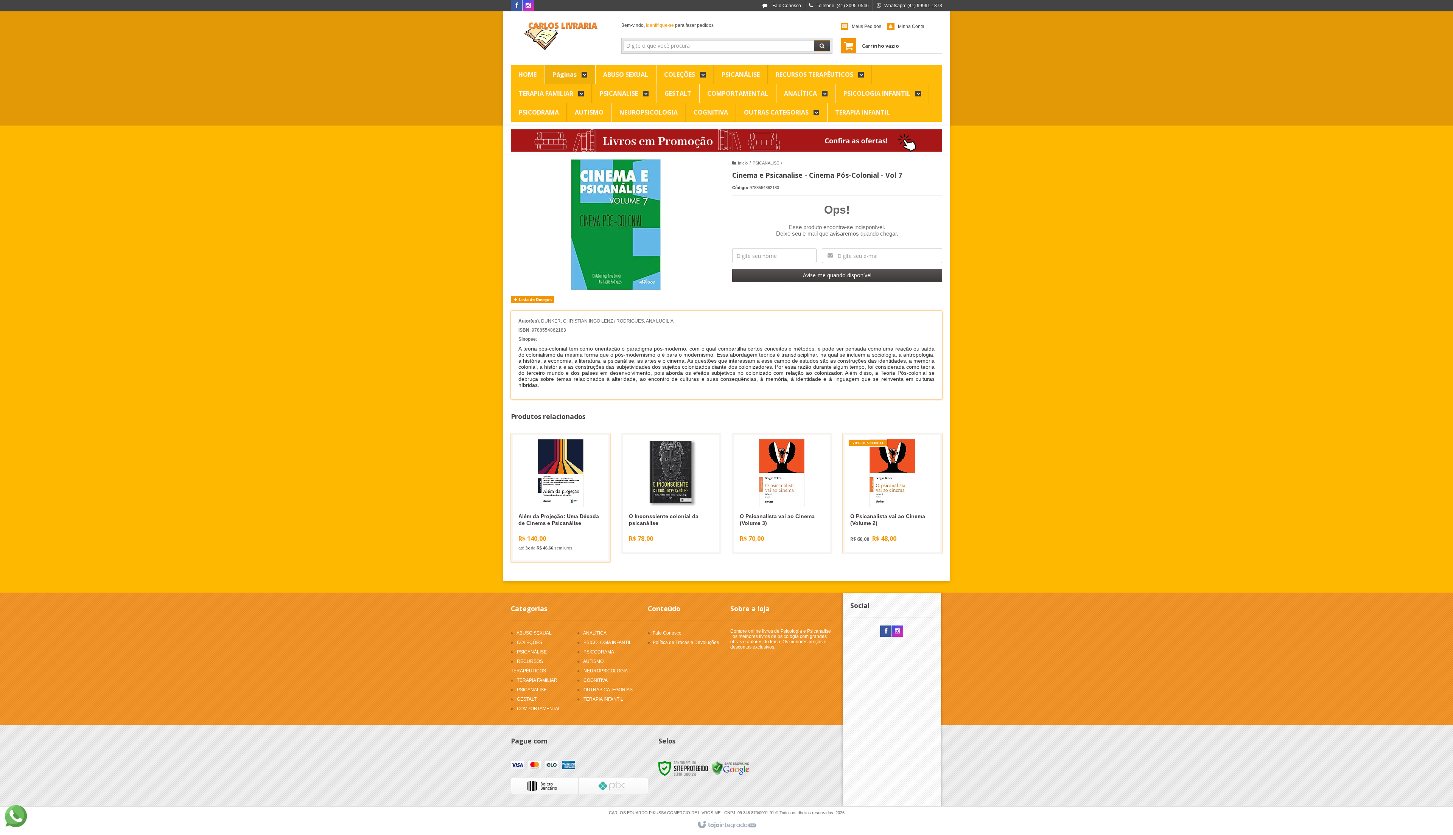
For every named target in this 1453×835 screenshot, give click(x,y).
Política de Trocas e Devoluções (686, 642)
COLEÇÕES (529, 642)
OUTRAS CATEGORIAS (608, 689)
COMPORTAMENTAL (539, 708)
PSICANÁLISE (532, 652)
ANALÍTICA (595, 633)
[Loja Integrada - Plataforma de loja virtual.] (726, 825)
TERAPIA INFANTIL (603, 699)
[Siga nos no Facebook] (516, 6)
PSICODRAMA (598, 652)
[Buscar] (822, 45)
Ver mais (565, 526)
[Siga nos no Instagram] (528, 6)
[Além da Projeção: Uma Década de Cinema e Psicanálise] (560, 497)
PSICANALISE (766, 163)
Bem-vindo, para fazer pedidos (667, 25)
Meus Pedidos (866, 26)
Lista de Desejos (535, 299)
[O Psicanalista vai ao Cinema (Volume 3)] (782, 493)
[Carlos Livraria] (560, 36)
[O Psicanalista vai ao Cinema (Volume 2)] (892, 493)
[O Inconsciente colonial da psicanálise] (671, 493)
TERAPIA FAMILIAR (537, 680)
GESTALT (527, 699)
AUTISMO (593, 661)
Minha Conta (911, 26)
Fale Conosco (786, 5)
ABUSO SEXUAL (534, 633)
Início (743, 163)
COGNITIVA (595, 680)
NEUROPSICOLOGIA (605, 671)
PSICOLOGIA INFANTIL (607, 642)
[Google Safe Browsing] (731, 768)
